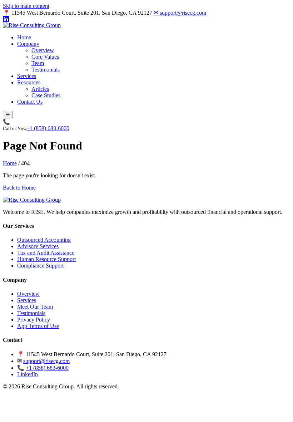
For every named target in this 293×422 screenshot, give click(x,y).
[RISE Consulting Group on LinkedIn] (146, 19)
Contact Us (30, 102)
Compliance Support (40, 265)
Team (37, 63)
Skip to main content (26, 6)
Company (28, 44)
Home (24, 37)
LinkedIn (27, 374)
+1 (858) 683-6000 (47, 128)
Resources (28, 82)
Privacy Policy (33, 319)
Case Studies (45, 95)
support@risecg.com (180, 13)
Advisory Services (38, 246)
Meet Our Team (35, 307)
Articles (40, 89)
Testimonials (45, 70)
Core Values (45, 57)
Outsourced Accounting (44, 240)
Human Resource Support (46, 259)
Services (26, 76)
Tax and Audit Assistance (45, 253)
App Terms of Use (38, 326)
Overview (42, 50)
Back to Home (19, 188)
